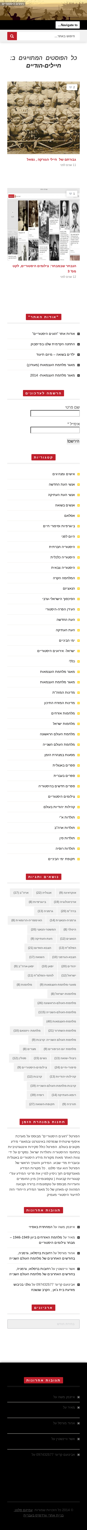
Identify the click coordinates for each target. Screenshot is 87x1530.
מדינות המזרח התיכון (59, 703)
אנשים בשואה (65, 505)
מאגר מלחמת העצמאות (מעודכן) (51, 365)
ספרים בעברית (64, 776)
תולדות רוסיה (65, 848)
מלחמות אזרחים (63, 713)
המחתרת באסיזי (40, 1227)
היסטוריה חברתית (62, 547)
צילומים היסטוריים (61, 796)
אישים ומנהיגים (63, 474)
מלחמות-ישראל (63, 994)
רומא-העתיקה (64, 1095)
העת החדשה (66, 620)
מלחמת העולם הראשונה (57, 734)
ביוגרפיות (37, 902)
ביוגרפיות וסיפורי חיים (59, 526)
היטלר (70, 929)
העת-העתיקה (41, 938)
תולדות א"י (67, 817)
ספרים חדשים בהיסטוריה (56, 786)
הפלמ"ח (67, 948)
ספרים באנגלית (64, 765)
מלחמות (24, 984)
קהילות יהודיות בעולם (59, 807)
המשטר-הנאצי (43, 929)
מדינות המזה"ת (63, 692)
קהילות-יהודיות (63, 1076)
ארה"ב (21, 892)
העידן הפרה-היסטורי (60, 609)
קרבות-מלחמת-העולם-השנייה (53, 1086)
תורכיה (69, 1104)
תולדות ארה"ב (64, 828)
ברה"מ (68, 911)
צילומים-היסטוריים (32, 1067)
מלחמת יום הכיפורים (60, 1049)
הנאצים (68, 938)
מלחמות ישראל (64, 724)
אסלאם (69, 516)
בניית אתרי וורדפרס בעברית (43, 1515)
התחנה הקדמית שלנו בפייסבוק (53, 344)
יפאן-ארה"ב (24, 966)
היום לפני (68, 536)
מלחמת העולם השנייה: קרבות (54, 1040)
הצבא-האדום (39, 948)
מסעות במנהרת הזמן (59, 755)
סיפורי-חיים (65, 1067)
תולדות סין (67, 838)
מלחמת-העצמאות (61, 1021)
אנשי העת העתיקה (61, 495)
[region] (43, 10)
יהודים (68, 966)
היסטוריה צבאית (63, 568)
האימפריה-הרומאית (26, 920)
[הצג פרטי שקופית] (43, 10)
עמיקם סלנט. (23, 1510)
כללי (72, 661)
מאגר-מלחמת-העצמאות (58, 984)
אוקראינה (67, 892)
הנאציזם (69, 588)
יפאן (48, 966)
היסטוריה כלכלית (63, 557)
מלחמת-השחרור (62, 1030)
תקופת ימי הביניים (61, 859)
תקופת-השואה (42, 1104)
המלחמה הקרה (64, 578)
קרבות (34, 1076)
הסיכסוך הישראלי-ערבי (58, 599)
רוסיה (37, 1095)
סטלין (19, 1058)
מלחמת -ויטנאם (27, 1030)
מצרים (29, 1049)
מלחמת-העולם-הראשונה (56, 1003)
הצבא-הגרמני (64, 957)
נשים (40, 1058)
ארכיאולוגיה (65, 902)
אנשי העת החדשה (62, 484)
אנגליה (43, 892)
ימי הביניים (67, 640)
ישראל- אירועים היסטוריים (56, 651)
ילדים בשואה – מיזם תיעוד (55, 354)
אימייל (73, 424)
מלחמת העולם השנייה (59, 744)
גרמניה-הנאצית (63, 920)
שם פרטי (72, 407)
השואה (36, 957)
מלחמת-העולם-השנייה (57, 1012)
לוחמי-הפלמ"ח (41, 975)
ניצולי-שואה (65, 1058)
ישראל (68, 975)
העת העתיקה (65, 630)
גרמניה (45, 911)
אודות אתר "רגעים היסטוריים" (53, 334)
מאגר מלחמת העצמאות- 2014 (52, 375)
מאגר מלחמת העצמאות (57, 672)
